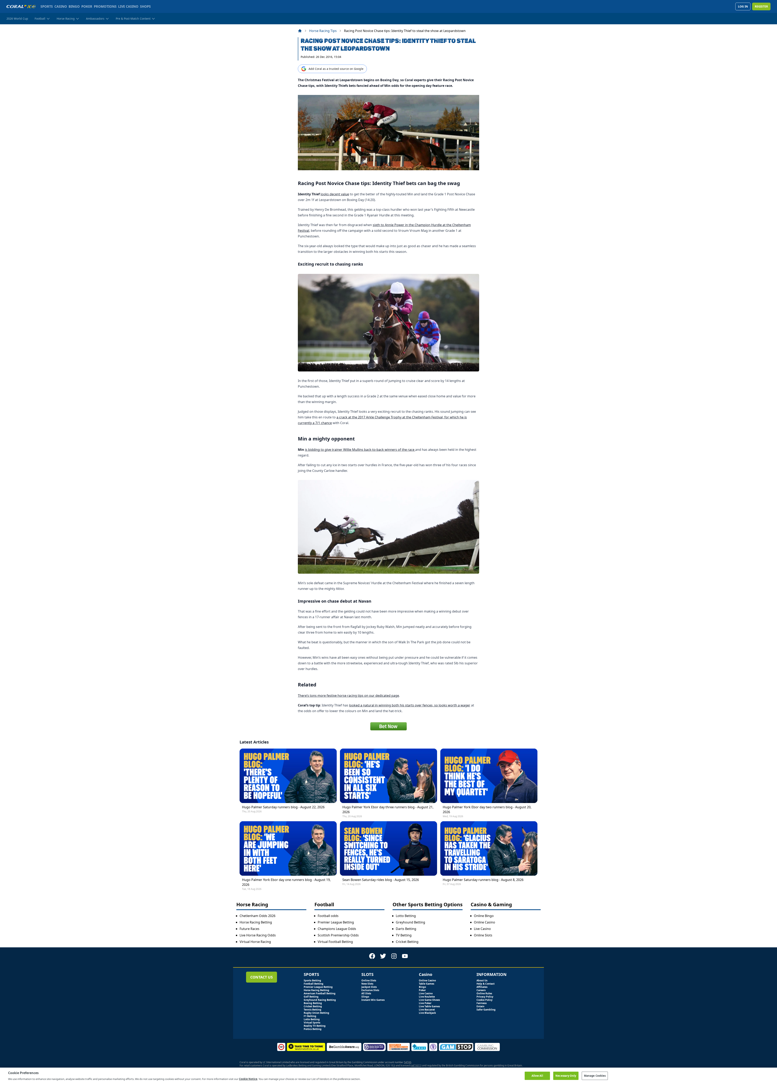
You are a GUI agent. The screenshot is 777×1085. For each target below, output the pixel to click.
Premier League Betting (336, 922)
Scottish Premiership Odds (338, 935)
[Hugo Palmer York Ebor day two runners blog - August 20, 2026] (488, 776)
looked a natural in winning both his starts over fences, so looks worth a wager (409, 705)
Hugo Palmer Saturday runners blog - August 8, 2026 (483, 880)
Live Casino (482, 929)
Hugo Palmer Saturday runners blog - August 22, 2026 (283, 807)
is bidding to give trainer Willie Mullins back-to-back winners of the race (360, 449)
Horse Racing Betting (256, 922)
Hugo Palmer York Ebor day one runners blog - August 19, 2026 (286, 882)
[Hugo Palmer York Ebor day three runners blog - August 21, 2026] (388, 776)
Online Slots (483, 935)
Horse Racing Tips (323, 31)
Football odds (328, 916)
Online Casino (484, 922)
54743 (407, 1062)
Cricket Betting (407, 941)
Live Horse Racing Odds (258, 935)
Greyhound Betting (410, 922)
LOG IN (743, 6)
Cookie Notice (248, 1079)
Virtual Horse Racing (255, 941)
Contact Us (261, 977)
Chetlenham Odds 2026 (257, 916)
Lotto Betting (406, 916)
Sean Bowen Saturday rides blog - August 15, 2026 (380, 880)
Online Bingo (484, 916)
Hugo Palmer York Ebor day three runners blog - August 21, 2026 (387, 809)
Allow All (537, 1076)
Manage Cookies (595, 1076)
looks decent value (335, 194)
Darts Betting (406, 929)
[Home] (300, 31)
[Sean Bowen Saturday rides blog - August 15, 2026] (388, 848)
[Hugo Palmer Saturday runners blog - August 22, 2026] (288, 776)
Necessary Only (565, 1076)
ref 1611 (416, 1065)
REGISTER (761, 6)
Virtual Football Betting (335, 941)
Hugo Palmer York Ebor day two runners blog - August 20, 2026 (487, 809)
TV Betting (404, 935)
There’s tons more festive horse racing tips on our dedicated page (348, 695)
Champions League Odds (337, 929)
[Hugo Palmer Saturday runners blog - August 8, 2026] (488, 848)
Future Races (249, 929)
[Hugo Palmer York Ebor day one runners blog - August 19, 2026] (288, 848)
